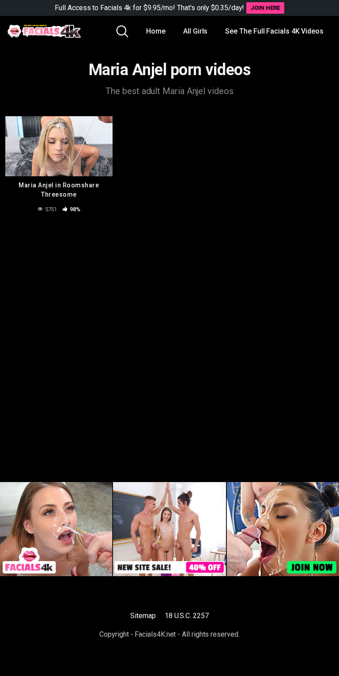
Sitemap (142, 615)
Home (156, 31)
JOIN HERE (265, 7)
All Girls (195, 31)
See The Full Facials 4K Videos (274, 31)
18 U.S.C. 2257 (187, 615)
